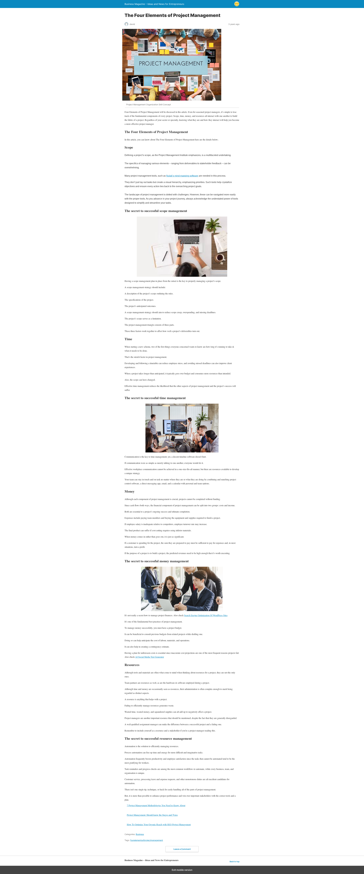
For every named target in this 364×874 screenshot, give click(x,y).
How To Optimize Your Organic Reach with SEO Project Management (159, 824)
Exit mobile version (182, 869)
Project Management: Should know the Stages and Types (152, 815)
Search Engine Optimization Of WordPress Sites (206, 615)
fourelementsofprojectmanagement (146, 840)
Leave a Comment (182, 849)
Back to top (234, 861)
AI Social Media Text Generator (149, 656)
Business (140, 834)
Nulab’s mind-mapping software (182, 176)
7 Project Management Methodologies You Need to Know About (156, 805)
